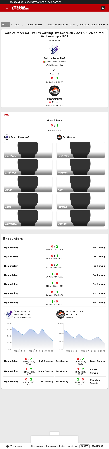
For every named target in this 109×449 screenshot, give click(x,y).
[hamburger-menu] (7, 8)
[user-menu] (103, 8)
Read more (97, 446)
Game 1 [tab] (7, 115)
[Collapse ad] (54, 433)
